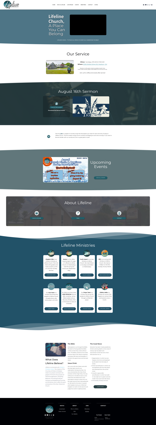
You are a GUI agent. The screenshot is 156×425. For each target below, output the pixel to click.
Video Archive (62, 411)
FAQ (74, 411)
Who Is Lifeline (74, 409)
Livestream (62, 409)
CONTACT (103, 405)
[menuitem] (53, 4)
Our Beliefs (74, 414)
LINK (61, 133)
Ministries (87, 409)
